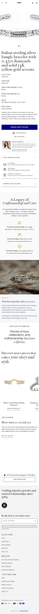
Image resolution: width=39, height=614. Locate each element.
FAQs (3, 578)
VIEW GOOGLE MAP (19, 479)
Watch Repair (6, 566)
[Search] (6, 3)
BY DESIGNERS (6, 545)
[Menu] (2, 3)
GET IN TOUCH (7, 436)
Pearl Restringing (8, 570)
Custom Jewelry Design (10, 560)
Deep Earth (24, 611)
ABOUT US (5, 551)
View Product (14, 409)
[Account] (32, 3)
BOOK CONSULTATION (19, 150)
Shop (3, 538)
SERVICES (5, 548)
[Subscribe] (35, 521)
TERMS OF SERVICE (8, 588)
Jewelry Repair (7, 563)
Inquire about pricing (19, 127)
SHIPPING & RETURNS (8, 581)
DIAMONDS (5, 541)
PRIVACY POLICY (7, 585)
